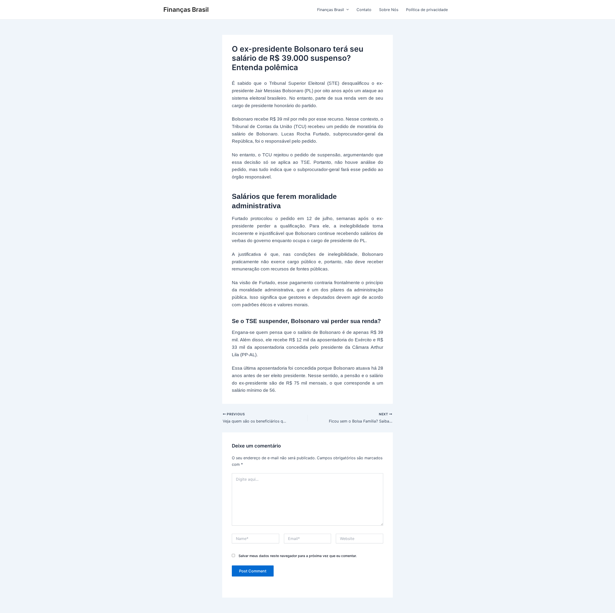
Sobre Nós (388, 9)
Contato (364, 9)
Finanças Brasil (186, 9)
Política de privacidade (427, 9)
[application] (346, 9)
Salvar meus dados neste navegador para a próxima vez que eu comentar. (298, 556)
